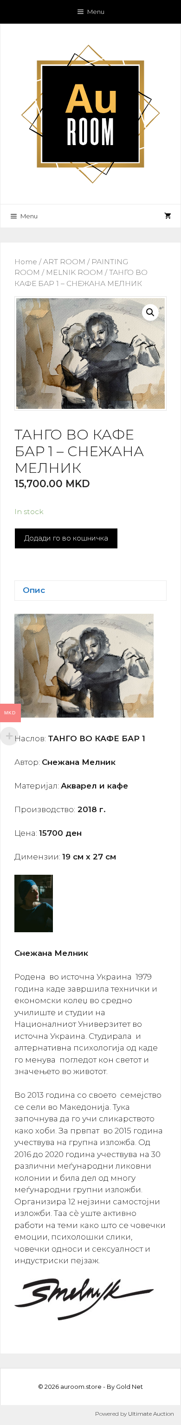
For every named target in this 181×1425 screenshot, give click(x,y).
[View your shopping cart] (168, 216)
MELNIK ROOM (74, 272)
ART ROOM (64, 261)
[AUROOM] (90, 113)
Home (25, 261)
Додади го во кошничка (66, 538)
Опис (34, 590)
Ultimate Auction (151, 1413)
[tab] (90, 590)
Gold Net (129, 1386)
